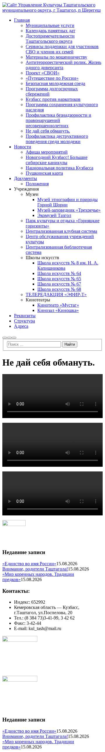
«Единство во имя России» (29, 563)
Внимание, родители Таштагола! (35, 568)
